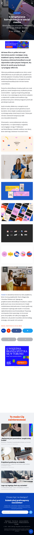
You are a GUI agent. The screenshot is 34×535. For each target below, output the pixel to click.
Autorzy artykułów (23, 521)
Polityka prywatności (24, 522)
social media (18, 325)
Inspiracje (17, 13)
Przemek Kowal (4, 489)
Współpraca (8, 521)
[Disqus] (17, 390)
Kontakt (17, 524)
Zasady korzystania (13, 522)
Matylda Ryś (4, 467)
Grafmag (13, 526)
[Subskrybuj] (30, 512)
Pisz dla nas (15, 521)
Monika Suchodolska (6, 444)
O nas (5, 522)
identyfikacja (10, 325)
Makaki (3, 295)
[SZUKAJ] (32, 3)
